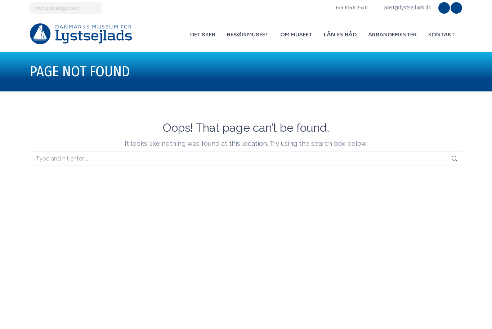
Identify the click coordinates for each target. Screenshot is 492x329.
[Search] (95, 8)
